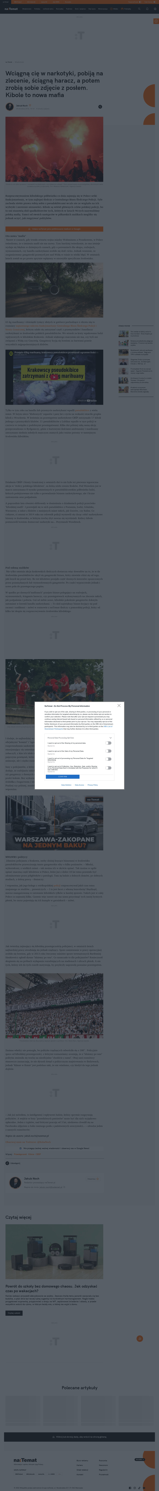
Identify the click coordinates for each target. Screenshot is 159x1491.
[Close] (120, 706)
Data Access (79, 785)
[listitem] (79, 738)
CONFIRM (62, 777)
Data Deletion (66, 785)
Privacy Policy (93, 785)
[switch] (108, 743)
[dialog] (79, 745)
